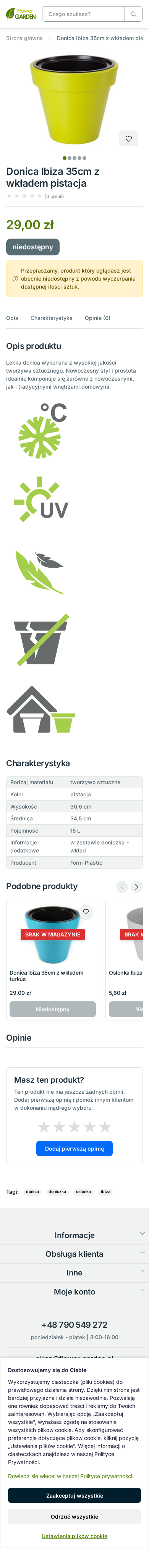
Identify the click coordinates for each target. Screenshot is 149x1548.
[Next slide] (137, 887)
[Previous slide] (122, 887)
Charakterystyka (52, 318)
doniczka (57, 1191)
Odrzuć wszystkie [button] (74, 1516)
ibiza (105, 1191)
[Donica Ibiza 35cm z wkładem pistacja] (21, 13)
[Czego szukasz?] (134, 14)
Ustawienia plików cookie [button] (74, 1536)
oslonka (83, 1191)
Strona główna (24, 38)
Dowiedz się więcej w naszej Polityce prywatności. (71, 1476)
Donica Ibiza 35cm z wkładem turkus (46, 975)
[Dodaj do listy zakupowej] (128, 138)
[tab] (64, 158)
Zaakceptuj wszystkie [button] (74, 1495)
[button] (35, 196)
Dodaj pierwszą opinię (74, 1148)
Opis (12, 318)
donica (32, 1191)
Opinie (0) (97, 318)
